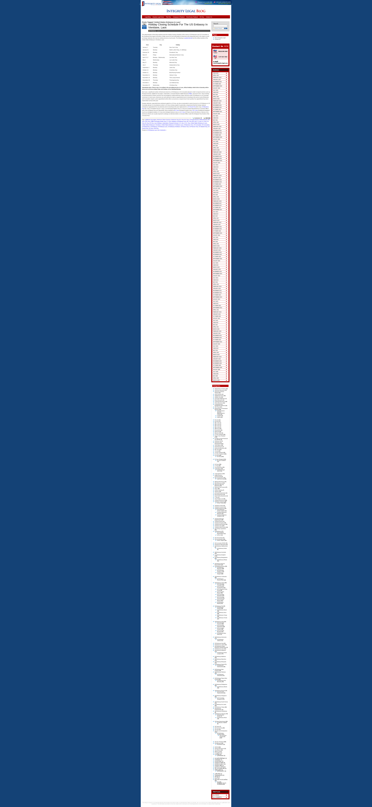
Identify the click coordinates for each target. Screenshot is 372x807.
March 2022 (216, 98)
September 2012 (217, 307)
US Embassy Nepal (219, 664)
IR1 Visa (194, 121)
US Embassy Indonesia (220, 637)
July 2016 (215, 237)
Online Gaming (218, 490)
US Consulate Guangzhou (220, 587)
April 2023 (216, 75)
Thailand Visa (218, 525)
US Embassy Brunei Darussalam (220, 564)
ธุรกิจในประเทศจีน (219, 762)
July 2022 (215, 90)
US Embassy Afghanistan (221, 546)
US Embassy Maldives (220, 656)
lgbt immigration (219, 477)
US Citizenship (218, 537)
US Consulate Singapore (220, 698)
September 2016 (217, 233)
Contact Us (217, 39)
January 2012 (217, 314)
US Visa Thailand (219, 741)
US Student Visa (203, 126)
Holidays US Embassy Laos (179, 121)
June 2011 (215, 322)
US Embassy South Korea (221, 701)
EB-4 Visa (217, 427)
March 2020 (216, 150)
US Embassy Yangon (220, 573)
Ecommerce (218, 430)
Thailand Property (219, 522)
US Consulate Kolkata (220, 628)
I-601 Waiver (218, 445)
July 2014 (215, 277)
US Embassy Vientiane (174, 126)
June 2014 (215, 280)
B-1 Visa (181, 119)
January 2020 (217, 154)
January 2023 (217, 79)
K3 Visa (152, 123)
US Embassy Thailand (220, 734)
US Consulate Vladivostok (220, 692)
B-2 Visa (186, 119)
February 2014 (217, 286)
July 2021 (215, 115)
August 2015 (216, 260)
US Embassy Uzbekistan (221, 711)
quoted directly (188, 38)
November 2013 (217, 292)
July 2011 (215, 320)
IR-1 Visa (189, 121)
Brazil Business (219, 400)
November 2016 (217, 228)
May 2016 (215, 241)
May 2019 (215, 169)
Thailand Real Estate (220, 524)
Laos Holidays (158, 123)
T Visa (216, 497)
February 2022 (217, 100)
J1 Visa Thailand (219, 452)
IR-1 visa (176, 110)
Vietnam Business (219, 748)
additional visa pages (150, 119)
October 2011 (217, 316)
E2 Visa (216, 421)
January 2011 (217, 333)
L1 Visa (216, 465)
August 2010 (216, 344)
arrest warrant (218, 394)
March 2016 (216, 245)
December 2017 (217, 203)
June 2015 (215, 265)
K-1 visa (183, 112)
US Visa (151, 128)
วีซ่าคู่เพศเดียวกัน (219, 775)
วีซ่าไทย (216, 776)
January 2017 (217, 224)
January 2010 (217, 358)
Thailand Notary (219, 521)
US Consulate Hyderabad (220, 626)
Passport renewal (173, 123)
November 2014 (217, 271)
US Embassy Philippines (221, 684)
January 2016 (217, 250)
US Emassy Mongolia (220, 544)
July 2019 (215, 164)
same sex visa (220, 479)
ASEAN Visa (218, 397)
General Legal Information (218, 443)
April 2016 (216, 243)
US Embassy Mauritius (220, 659)
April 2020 (216, 147)
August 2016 (216, 235)
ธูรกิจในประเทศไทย (219, 767)
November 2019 (217, 158)
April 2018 (216, 196)
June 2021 (215, 118)
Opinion (217, 491)
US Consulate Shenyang (220, 597)
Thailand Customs (219, 507)
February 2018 (217, 201)
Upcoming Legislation (220, 528)
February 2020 (217, 152)
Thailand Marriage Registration (219, 519)
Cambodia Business (220, 401)
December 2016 (217, 226)
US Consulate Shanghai (220, 595)
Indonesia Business (220, 448)
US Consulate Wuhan (220, 600)
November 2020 (217, 132)
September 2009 (217, 367)
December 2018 (217, 179)
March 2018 (216, 199)
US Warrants (218, 743)
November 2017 (217, 205)
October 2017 (217, 207)
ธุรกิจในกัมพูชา (218, 761)
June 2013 (215, 303)
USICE (218, 417)
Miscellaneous (218, 483)
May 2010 (215, 350)
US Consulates (206, 125)
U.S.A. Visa (187, 123)
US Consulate (197, 125)
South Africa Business (220, 495)
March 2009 (216, 380)
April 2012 (216, 309)
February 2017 (217, 222)
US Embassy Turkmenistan (218, 709)
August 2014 (216, 275)
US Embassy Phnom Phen (220, 579)
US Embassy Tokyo (219, 707)
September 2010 (217, 341)
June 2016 (215, 239)
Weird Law (217, 751)
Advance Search (218, 28)
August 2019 (216, 162)
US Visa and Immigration (221, 730)
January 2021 (217, 128)
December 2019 (217, 156)
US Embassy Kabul (222, 548)
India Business (218, 446)
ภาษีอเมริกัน (217, 773)
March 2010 (216, 354)
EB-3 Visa (217, 425)
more (208, 118)
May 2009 (215, 376)
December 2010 (217, 335)
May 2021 (215, 120)
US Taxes (217, 726)
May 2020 (215, 145)
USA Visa (156, 128)
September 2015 (217, 258)
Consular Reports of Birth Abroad (198, 119)
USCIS (216, 747)
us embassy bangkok (220, 554)
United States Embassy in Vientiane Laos (172, 125)
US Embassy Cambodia (221, 576)
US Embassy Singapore (221, 695)
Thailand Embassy (219, 508)
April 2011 (216, 326)
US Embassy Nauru (222, 609)
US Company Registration (220, 533)
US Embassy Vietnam (220, 713)
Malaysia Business (219, 481)
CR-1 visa (195, 110)
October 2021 (217, 109)
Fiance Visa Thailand (220, 435)
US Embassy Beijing (220, 603)
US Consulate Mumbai (220, 631)
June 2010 (215, 348)
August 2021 (216, 113)
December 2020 (217, 130)
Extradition (220, 744)
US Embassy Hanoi (222, 717)
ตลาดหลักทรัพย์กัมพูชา (220, 758)
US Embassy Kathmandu (220, 666)
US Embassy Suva (221, 612)
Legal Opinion (218, 473)
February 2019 (217, 175)
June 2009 (215, 373)
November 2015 (217, 254)
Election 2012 (218, 433)
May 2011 (215, 324)
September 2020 (217, 137)
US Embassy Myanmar (220, 568)
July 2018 (215, 190)
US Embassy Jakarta (220, 640)
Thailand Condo (219, 505)
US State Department (220, 721)
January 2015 (217, 269)
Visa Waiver (217, 750)
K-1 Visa (204, 121)
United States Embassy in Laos (199, 123)
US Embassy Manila (222, 686)
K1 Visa (147, 123)
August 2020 (216, 139)
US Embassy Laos (162, 126)
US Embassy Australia (220, 552)
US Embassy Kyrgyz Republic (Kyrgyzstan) (220, 647)
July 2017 (215, 211)
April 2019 (216, 171)
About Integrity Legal (220, 37)
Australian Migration (220, 398)
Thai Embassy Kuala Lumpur (220, 510)
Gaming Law (218, 441)
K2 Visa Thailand (221, 460)
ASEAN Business (219, 395)
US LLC (219, 535)
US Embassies (146, 126)
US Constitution (219, 539)
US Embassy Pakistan (220, 672)
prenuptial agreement (220, 493)
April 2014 (216, 284)
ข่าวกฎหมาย (217, 753)
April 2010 (216, 352)
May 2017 (215, 216)
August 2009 (216, 369)
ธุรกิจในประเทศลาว (219, 764)
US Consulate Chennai (220, 623)
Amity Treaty (220, 502)
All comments (217, 797)
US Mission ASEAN (222, 722)
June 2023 (215, 73)
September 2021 (217, 111)
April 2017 (216, 218)
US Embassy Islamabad (220, 675)
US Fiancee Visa (193, 126)
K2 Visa (219, 456)
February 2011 (217, 331)
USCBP (219, 415)
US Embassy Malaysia (220, 650)
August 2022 (216, 88)
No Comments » (162, 130)
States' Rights (220, 540)
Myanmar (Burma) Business (219, 485)
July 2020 (215, 141)
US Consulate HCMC (220, 543)
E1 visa (216, 420)
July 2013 (215, 301)
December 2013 (217, 290)
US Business (218, 531)
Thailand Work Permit (220, 527)
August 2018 (216, 188)
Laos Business (218, 467)
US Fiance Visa (185, 126)
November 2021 (217, 107)
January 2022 (217, 103)
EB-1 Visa (217, 422)
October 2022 (217, 83)
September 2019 (217, 160)
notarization (165, 123)
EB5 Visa (217, 428)
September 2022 (217, 86)
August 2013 (216, 299)
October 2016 (217, 231)
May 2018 (215, 194)
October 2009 (217, 365)
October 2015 (217, 256)
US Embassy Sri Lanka (220, 704)
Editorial (217, 431)
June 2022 (215, 92)
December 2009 (217, 361)
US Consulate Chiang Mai (223, 736)
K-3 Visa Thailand (219, 454)
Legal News (218, 468)
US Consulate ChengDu (220, 584)
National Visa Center (220, 487)
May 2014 (215, 282)
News (216, 488)
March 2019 (216, 173)
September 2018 (217, 186)
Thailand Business (219, 500)
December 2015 (217, 252)
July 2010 (215, 346)
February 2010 (217, 356)
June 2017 (215, 213)
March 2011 (216, 329)
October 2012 (217, 305)
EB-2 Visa (217, 424)
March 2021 (216, 124)
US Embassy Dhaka (222, 559)
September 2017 (217, 209)
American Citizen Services (164, 119)
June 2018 (215, 192)
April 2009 (216, 378)
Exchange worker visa (160, 121)
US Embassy (153, 126)
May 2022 (215, 94)
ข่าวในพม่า (217, 754)
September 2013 (217, 297)
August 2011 (216, 318)
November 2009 (217, 363)
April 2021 (216, 122)
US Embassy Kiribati (220, 608)
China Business (219, 403)
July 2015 (215, 263)
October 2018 (217, 184)
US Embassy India (219, 621)
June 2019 (215, 167)
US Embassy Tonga (222, 615)
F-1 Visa (169, 121)
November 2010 (217, 337)
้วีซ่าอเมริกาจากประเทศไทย (221, 779)
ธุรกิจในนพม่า (220, 755)
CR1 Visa (147, 121)
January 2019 (217, 177)
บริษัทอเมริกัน (218, 769)
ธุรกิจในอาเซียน (218, 765)
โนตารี (216, 778)
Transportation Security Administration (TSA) (221, 412)
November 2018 (217, 181)
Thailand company (219, 501)
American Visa (175, 119)
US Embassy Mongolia (220, 661)
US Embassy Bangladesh (221, 557)
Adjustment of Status (220, 388)
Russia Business (219, 494)
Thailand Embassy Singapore (221, 515)
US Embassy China (219, 582)
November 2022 (217, 81)
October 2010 (217, 339)
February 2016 (217, 248)
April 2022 (216, 96)
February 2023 (217, 77)
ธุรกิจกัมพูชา (217, 759)
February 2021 (217, 126)
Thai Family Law (219, 498)
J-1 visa (199, 121)
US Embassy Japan (219, 644)
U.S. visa (181, 123)
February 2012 (217, 312)
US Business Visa (188, 125)
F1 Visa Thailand (219, 434)
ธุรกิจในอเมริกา (220, 771)
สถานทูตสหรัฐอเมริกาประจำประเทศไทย (221, 783)
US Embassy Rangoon (220, 570)
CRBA (190, 93)
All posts (216, 795)
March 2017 (216, 220)
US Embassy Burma (220, 566)
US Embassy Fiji (219, 606)
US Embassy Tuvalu (222, 617)
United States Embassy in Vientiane (151, 125)
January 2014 (217, 288)
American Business (220, 390)
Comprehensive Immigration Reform (220, 405)
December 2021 (217, 105)
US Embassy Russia (220, 690)
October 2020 (217, 135)
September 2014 (217, 273)
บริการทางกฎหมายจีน (220, 768)
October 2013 (217, 294)
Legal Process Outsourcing (218, 476)
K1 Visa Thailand (219, 459)
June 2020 (215, 143)
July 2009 (215, 371)
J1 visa (216, 451)
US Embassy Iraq (219, 643)
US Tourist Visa (192, 107)
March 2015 (216, 267)
